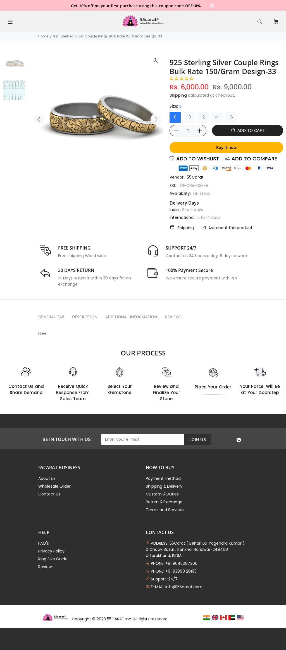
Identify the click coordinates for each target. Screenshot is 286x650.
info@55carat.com (183, 587)
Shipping (178, 95)
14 (217, 117)
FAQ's (43, 543)
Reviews (46, 567)
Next (156, 119)
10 (189, 117)
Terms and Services (165, 510)
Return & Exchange (164, 502)
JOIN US (198, 439)
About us (47, 478)
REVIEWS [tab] (173, 316)
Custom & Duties (162, 494)
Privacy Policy (51, 551)
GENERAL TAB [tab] (51, 316)
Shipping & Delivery (164, 486)
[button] (182, 78)
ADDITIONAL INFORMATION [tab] (131, 316)
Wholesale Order (54, 486)
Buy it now (226, 147)
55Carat (195, 177)
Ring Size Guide (53, 559)
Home (43, 36)
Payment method (163, 478)
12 (203, 117)
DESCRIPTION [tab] (84, 316)
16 (231, 117)
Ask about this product (230, 228)
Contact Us (49, 494)
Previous (39, 119)
